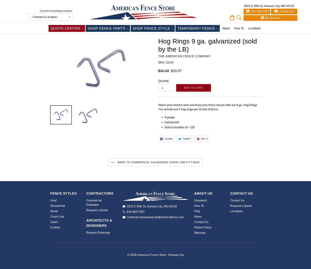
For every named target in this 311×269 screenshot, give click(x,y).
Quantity (163, 80)
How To (239, 28)
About (226, 28)
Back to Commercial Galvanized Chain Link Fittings (158, 162)
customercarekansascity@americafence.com (155, 217)
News (198, 216)
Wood (54, 211)
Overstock (200, 200)
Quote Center (67, 28)
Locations (254, 28)
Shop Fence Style (153, 28)
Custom (55, 227)
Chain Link (57, 216)
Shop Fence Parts (108, 28)
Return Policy (202, 227)
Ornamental (57, 205)
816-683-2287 (259, 11)
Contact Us (286, 11)
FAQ (197, 211)
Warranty (200, 232)
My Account (272, 17)
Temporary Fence (198, 28)
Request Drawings (98, 232)
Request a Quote (97, 210)
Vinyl (53, 200)
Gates (54, 222)
